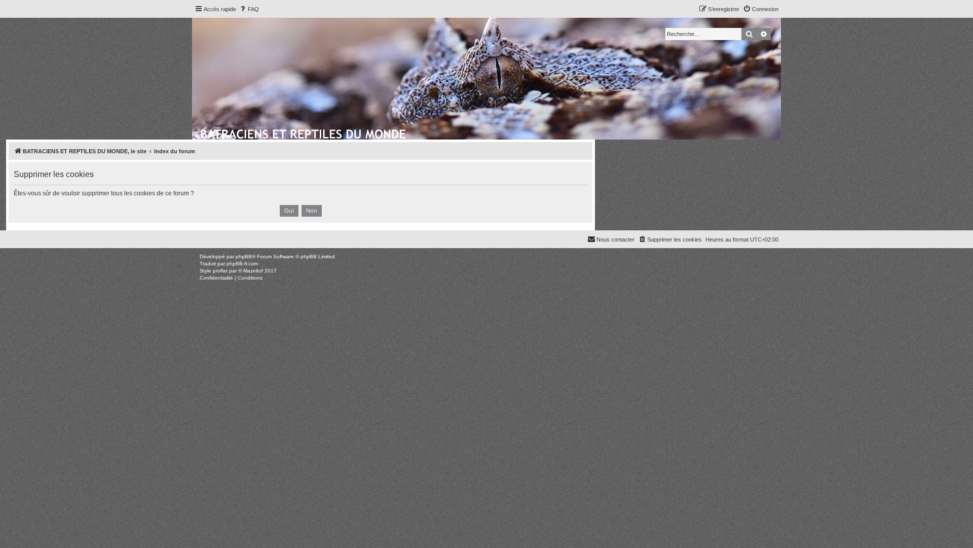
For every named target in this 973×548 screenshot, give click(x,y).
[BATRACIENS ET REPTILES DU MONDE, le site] (304, 132)
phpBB (244, 256)
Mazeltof (253, 270)
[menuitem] (249, 9)
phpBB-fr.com (242, 263)
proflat (220, 270)
